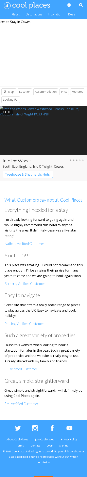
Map (11, 91)
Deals (71, 14)
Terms (20, 445)
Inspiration (55, 14)
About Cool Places (17, 439)
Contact (35, 445)
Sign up (63, 445)
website (76, 451)
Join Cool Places (44, 439)
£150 (6, 112)
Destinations (34, 14)
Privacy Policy (69, 439)
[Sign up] (68, 5)
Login (50, 445)
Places (16, 14)
